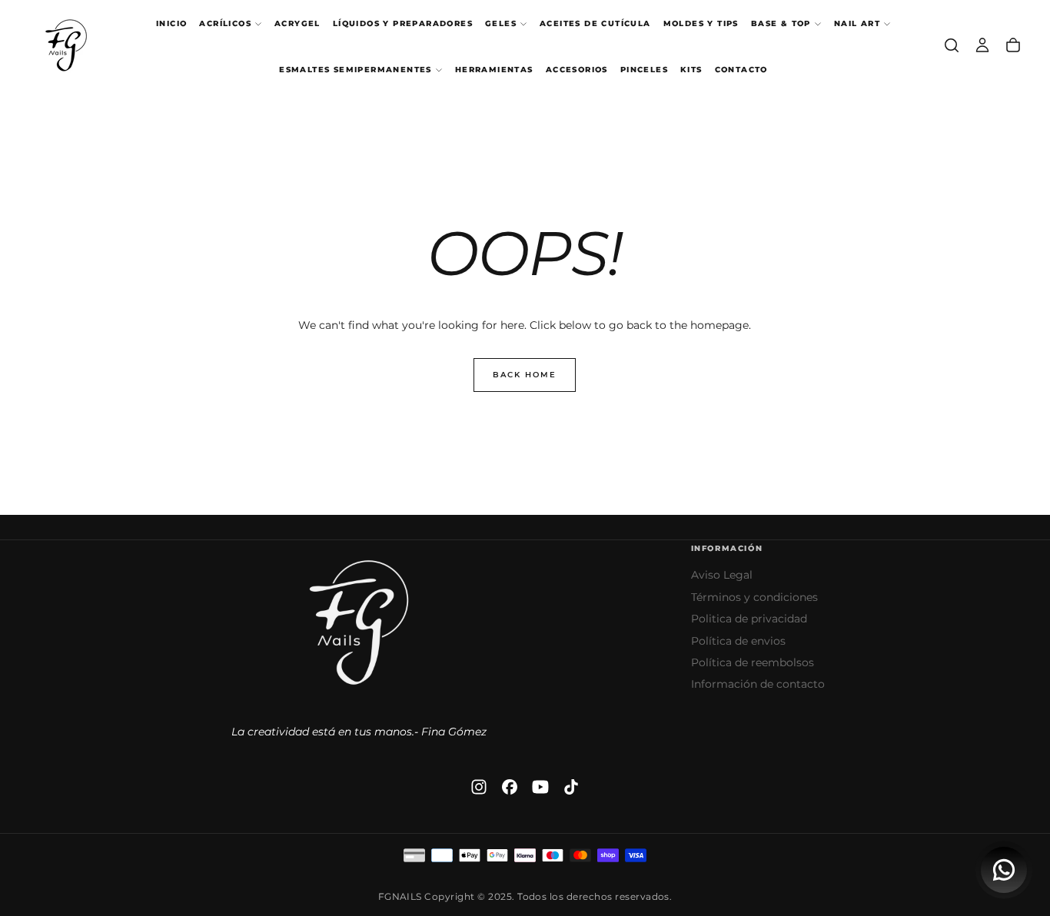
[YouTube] (540, 787)
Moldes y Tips (701, 23)
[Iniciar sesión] (982, 45)
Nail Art (857, 23)
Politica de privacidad (749, 619)
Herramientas (494, 70)
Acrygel (297, 23)
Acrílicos (225, 23)
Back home (525, 375)
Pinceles (644, 70)
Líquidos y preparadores (403, 23)
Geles (501, 23)
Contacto (741, 70)
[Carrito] (1013, 45)
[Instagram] (479, 787)
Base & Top (781, 23)
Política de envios (738, 641)
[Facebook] (509, 787)
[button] (951, 45)
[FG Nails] (359, 622)
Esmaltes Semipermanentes (355, 70)
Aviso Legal (722, 575)
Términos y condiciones (754, 597)
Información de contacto (758, 684)
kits (691, 70)
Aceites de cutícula (595, 23)
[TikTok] (571, 787)
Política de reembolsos (752, 662)
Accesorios (577, 70)
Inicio (171, 23)
